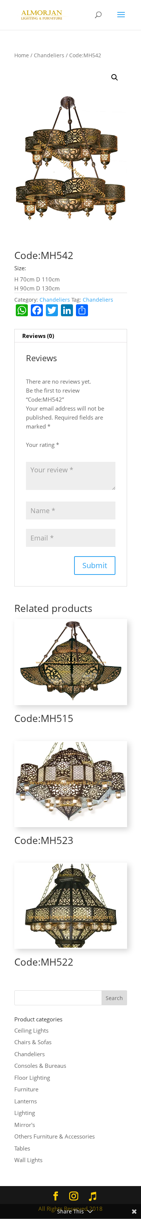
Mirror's (24, 1124)
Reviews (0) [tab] (38, 335)
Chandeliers (49, 55)
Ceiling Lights (31, 1030)
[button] (114, 77)
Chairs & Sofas (33, 1042)
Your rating (42, 444)
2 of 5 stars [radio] (36, 452)
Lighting (24, 1112)
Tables (22, 1148)
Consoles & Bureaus (40, 1065)
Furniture (26, 1089)
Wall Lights (28, 1160)
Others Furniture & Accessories (54, 1136)
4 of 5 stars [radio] (50, 452)
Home (21, 55)
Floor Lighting (32, 1077)
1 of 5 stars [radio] (29, 452)
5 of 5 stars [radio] (57, 452)
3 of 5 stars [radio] (43, 452)
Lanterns (25, 1101)
